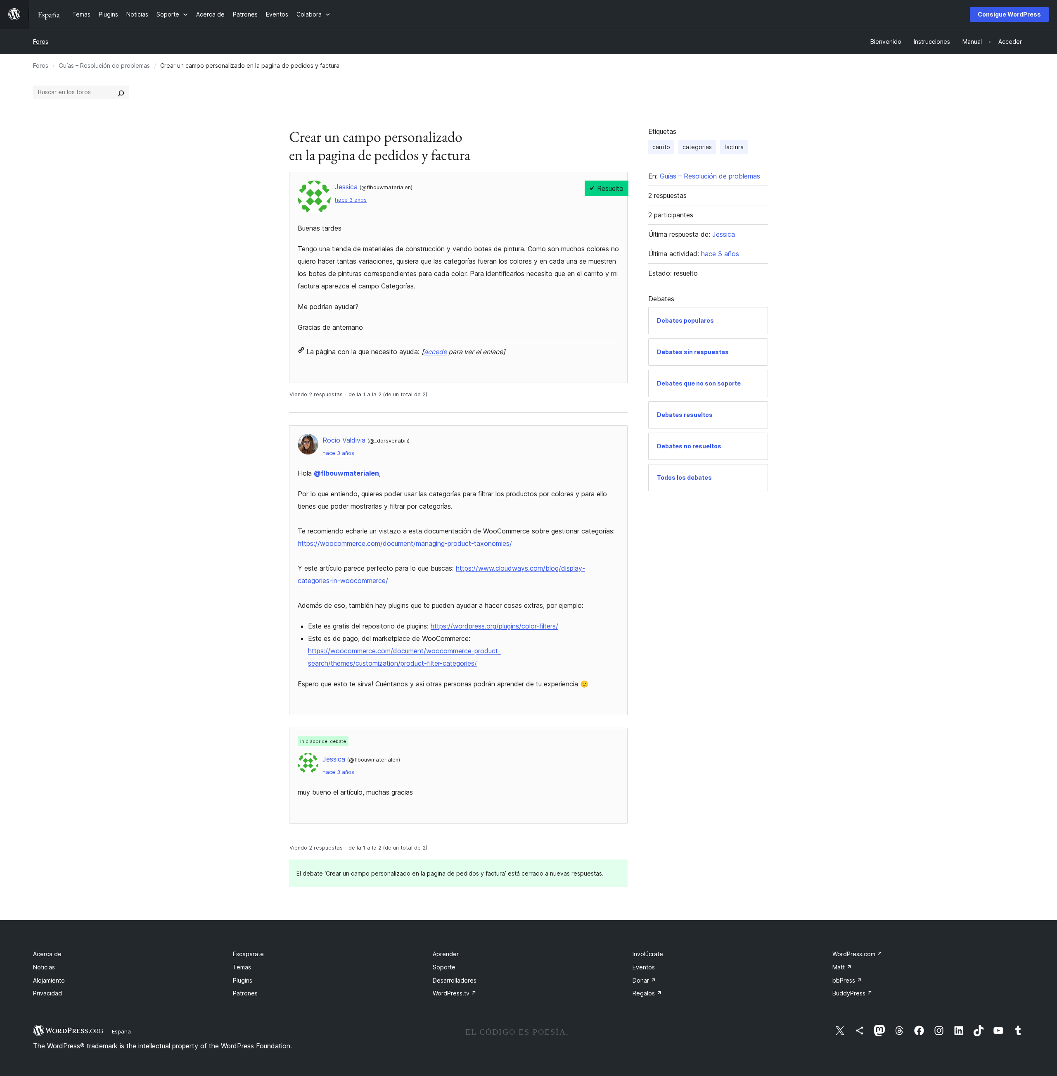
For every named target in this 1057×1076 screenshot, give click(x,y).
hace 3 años (351, 200)
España (121, 1031)
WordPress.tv (454, 993)
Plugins (242, 980)
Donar (644, 980)
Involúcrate (648, 953)
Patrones (245, 993)
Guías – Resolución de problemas (104, 65)
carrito (661, 146)
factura (734, 146)
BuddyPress (852, 993)
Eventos (644, 967)
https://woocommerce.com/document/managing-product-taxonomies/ (405, 543)
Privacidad (47, 993)
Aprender (446, 953)
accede (435, 352)
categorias (697, 146)
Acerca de (47, 953)
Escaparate (248, 953)
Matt (842, 967)
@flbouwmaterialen (346, 473)
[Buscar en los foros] (121, 92)
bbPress (847, 980)
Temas (242, 967)
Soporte (444, 967)
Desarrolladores (454, 980)
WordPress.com (857, 953)
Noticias (44, 967)
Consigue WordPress (1009, 14)
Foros (40, 41)
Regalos (647, 993)
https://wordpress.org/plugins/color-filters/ (494, 626)
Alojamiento (49, 980)
